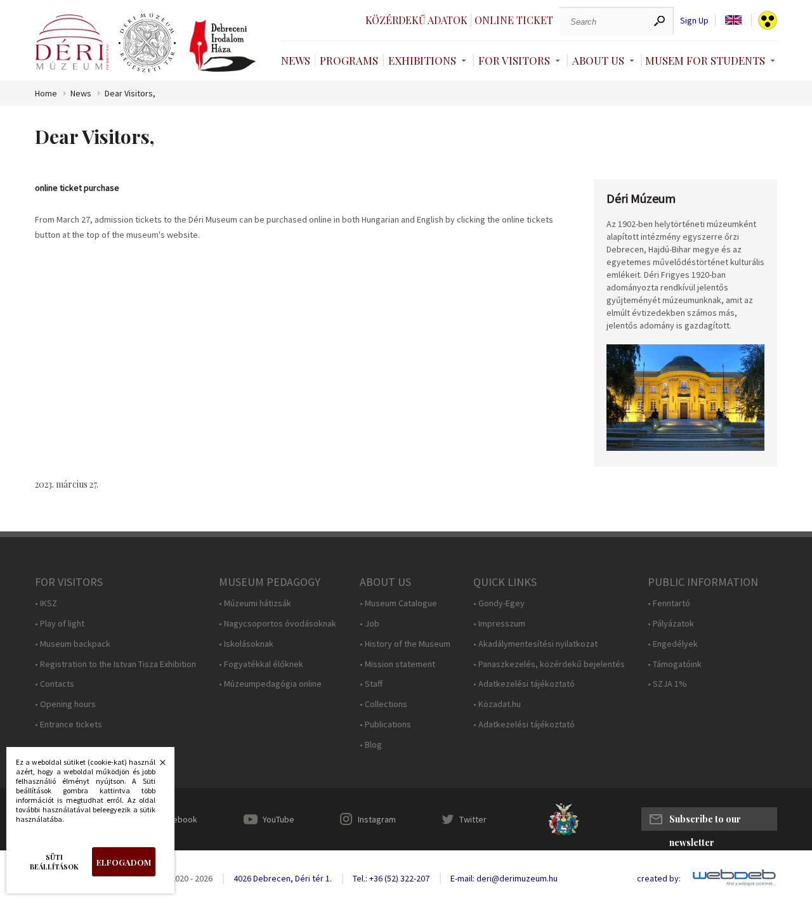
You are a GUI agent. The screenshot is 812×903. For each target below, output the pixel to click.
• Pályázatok (671, 623)
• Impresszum (499, 623)
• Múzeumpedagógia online (270, 684)
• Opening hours (65, 704)
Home (46, 93)
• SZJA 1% (667, 684)
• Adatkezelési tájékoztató (524, 684)
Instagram (377, 819)
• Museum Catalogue (398, 603)
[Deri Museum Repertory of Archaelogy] (147, 43)
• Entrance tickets (68, 724)
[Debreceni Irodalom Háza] (222, 46)
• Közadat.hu (497, 704)
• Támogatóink (675, 664)
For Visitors (514, 60)
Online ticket (514, 20)
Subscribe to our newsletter (705, 822)
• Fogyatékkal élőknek (261, 664)
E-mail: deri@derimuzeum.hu (504, 878)
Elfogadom (123, 862)
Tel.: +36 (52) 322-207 (391, 878)
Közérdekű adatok (416, 20)
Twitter (473, 819)
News (295, 60)
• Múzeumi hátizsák (255, 603)
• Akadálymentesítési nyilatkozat (535, 644)
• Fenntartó (669, 603)
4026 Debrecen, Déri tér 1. (282, 878)
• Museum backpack (72, 644)
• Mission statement (397, 664)
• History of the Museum (405, 644)
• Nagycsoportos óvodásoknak (277, 623)
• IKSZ (46, 603)
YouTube (278, 819)
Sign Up (694, 20)
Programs (349, 60)
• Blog (371, 744)
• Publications (385, 724)
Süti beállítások (54, 861)
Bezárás (156, 766)
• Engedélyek (673, 644)
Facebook (178, 819)
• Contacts (54, 684)
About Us (598, 60)
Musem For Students (705, 60)
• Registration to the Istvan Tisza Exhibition (115, 664)
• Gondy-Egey (499, 603)
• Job (369, 623)
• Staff (371, 684)
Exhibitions (422, 60)
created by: (659, 878)
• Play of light (59, 623)
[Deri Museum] (71, 42)
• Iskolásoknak (246, 644)
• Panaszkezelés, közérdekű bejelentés (549, 664)
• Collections (383, 704)
